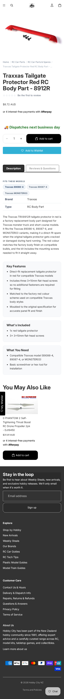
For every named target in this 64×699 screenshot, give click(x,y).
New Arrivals (10, 535)
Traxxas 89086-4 (14, 187)
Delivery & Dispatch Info (17, 592)
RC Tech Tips (10, 557)
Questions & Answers (15, 603)
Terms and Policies (32, 689)
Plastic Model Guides (15, 562)
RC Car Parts (18, 62)
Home (6, 62)
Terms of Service (12, 614)
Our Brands (9, 546)
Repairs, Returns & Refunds (18, 598)
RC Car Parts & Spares (39, 62)
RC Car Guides (11, 551)
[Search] (12, 5)
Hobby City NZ (36, 682)
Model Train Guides (14, 567)
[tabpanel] (32, 277)
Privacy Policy (11, 609)
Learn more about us (15, 648)
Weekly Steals (11, 540)
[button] (32, 150)
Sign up (32, 507)
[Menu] (4, 5)
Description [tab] (13, 168)
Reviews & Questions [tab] (42, 168)
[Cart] (60, 5)
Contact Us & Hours (14, 587)
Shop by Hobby (12, 529)
